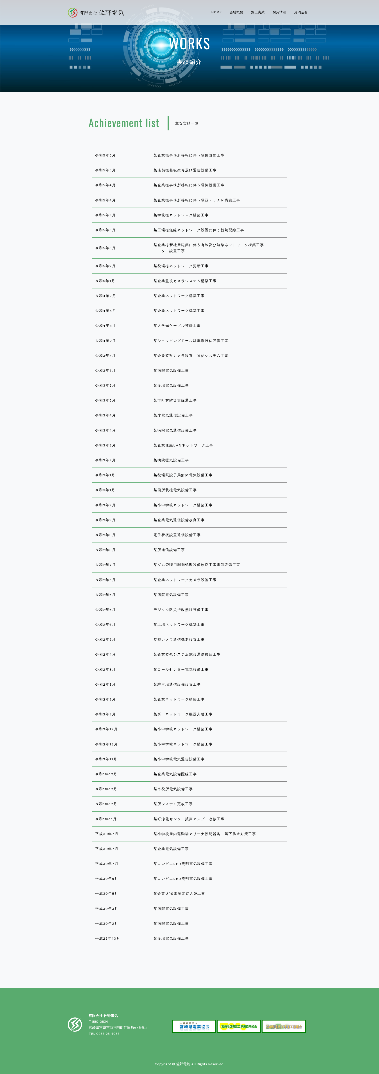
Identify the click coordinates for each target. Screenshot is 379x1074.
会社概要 (236, 12)
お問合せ (301, 12)
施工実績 (258, 12)
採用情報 (279, 12)
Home (216, 12)
